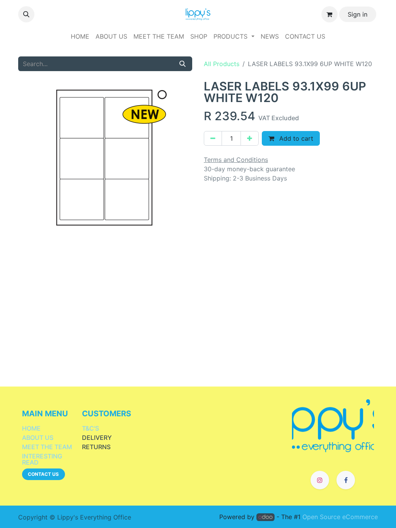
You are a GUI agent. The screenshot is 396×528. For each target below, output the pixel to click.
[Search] (182, 63)
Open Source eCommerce (340, 517)
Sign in (357, 14)
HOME (31, 428)
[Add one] (250, 138)
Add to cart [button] (295, 138)
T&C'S (90, 428)
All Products (221, 64)
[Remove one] (213, 138)
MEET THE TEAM (47, 447)
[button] (26, 14)
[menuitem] (80, 36)
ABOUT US (37, 437)
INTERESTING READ (42, 459)
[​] (333, 425)
